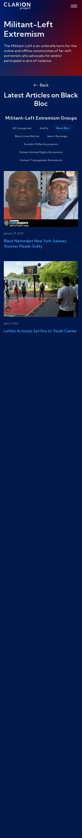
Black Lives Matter (27, 136)
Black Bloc (63, 128)
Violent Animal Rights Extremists (41, 152)
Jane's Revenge (57, 136)
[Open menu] (74, 6)
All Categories (22, 128)
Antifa (44, 128)
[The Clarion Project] (17, 6)
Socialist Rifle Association (41, 144)
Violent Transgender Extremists (41, 160)
